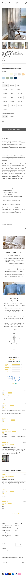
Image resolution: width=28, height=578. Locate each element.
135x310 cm (5, 101)
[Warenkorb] (25, 3)
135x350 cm (12, 105)
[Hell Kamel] (23, 74)
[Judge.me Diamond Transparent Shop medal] (17, 378)
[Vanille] (11, 74)
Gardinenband (12, 116)
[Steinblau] (11, 78)
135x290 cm (13, 97)
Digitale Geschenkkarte (6, 550)
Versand (3, 220)
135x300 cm (20, 97)
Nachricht (5, 204)
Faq (16, 530)
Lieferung (17, 525)
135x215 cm (5, 93)
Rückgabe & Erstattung (7, 224)
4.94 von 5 (18, 359)
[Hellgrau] (15, 74)
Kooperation (4, 548)
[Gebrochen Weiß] (7, 74)
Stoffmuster (14, 212)
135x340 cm (5, 105)
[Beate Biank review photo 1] (5, 458)
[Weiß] (3, 74)
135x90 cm (5, 89)
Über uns (3, 543)
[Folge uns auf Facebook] (17, 544)
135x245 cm (5, 85)
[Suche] (5, 3)
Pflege (3, 228)
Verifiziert (13, 383)
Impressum (17, 535)
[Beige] (19, 74)
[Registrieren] (23, 562)
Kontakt (16, 533)
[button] (5, 66)
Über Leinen (4, 545)
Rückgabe (17, 528)
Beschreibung (5, 138)
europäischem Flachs (12, 196)
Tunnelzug (5, 116)
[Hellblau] (3, 78)
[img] (5, 390)
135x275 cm (20, 93)
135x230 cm (12, 93)
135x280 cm (5, 97)
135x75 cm (19, 85)
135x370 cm (20, 105)
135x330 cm (20, 101)
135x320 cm (12, 101)
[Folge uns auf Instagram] (20, 544)
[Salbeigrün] (7, 78)
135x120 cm (12, 89)
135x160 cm (19, 89)
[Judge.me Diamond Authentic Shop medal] (10, 378)
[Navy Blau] (15, 78)
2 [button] (12, 466)
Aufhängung (4, 217)
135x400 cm (5, 109)
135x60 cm (12, 85)
